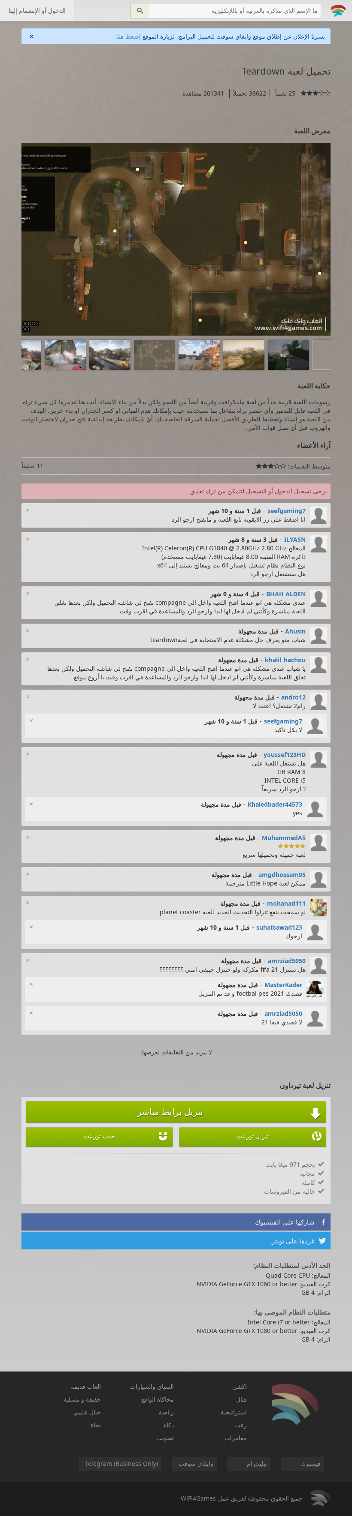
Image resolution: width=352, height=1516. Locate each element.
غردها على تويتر (299, 1241)
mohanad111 (286, 903)
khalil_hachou (285, 660)
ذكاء (169, 1425)
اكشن (239, 1386)
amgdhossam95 (282, 875)
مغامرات (236, 1438)
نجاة (96, 1425)
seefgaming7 (286, 511)
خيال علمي (87, 1412)
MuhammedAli (284, 838)
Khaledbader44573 (275, 804)
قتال (241, 1399)
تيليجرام (257, 1463)
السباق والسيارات (152, 1386)
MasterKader (283, 985)
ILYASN (295, 539)
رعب (240, 1425)
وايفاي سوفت (196, 1463)
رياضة (166, 1412)
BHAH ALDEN (286, 594)
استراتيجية (234, 1412)
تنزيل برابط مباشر (229, 1113)
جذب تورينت (126, 1136)
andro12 (293, 697)
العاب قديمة (86, 1386)
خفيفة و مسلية (82, 1399)
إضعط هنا (129, 36)
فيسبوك (311, 1463)
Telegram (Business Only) (121, 1463)
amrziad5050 (287, 961)
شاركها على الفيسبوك (290, 1222)
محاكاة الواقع (157, 1399)
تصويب (165, 1438)
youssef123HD (285, 754)
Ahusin (295, 631)
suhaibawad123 (279, 927)
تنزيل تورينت (279, 1136)
